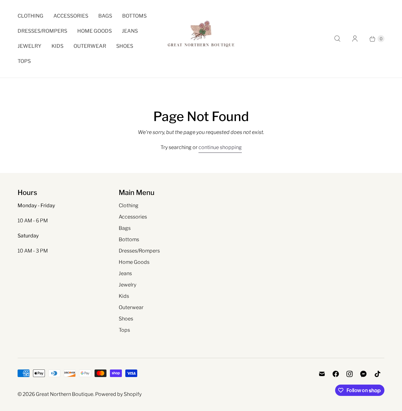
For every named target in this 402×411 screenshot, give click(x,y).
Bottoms (134, 16)
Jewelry (29, 46)
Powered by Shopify (118, 394)
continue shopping (220, 147)
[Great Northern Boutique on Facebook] (336, 374)
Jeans (130, 31)
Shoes (124, 46)
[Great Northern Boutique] (201, 39)
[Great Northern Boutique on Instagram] (349, 374)
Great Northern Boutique (64, 394)
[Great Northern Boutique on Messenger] (363, 374)
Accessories (70, 16)
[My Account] (355, 38)
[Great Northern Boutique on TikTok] (377, 374)
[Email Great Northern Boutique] (322, 374)
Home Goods (94, 31)
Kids (57, 46)
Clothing (30, 16)
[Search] (337, 38)
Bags (105, 16)
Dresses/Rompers (42, 31)
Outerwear (89, 46)
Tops (24, 61)
